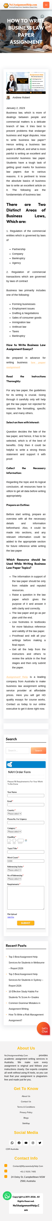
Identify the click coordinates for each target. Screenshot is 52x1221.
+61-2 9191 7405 (28, 1171)
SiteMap (26, 1123)
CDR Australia (12, 1149)
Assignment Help (17, 677)
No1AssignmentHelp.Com (16, 1055)
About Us (26, 1096)
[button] (43, 1029)
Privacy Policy (26, 1112)
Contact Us (26, 1101)
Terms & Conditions (26, 1107)
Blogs (26, 1118)
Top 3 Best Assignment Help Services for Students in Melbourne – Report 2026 (26, 963)
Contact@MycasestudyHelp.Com (28, 1166)
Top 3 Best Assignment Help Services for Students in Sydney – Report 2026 (26, 980)
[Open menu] (46, 5)
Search (38, 750)
